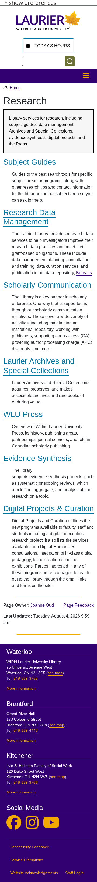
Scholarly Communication (47, 285)
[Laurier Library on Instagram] (32, 822)
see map (55, 673)
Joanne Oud (42, 605)
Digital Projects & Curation (48, 508)
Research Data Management (29, 217)
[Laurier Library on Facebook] (13, 822)
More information (21, 688)
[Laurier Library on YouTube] (51, 822)
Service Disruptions (26, 860)
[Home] (48, 22)
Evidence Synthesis (37, 458)
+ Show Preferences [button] (30, 3)
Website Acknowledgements (34, 873)
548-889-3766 (25, 678)
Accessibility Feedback (29, 847)
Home (15, 88)
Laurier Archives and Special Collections (38, 366)
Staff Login (74, 873)
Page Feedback (78, 605)
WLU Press (23, 414)
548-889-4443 (25, 730)
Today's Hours (52, 45)
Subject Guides (29, 162)
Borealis (84, 272)
